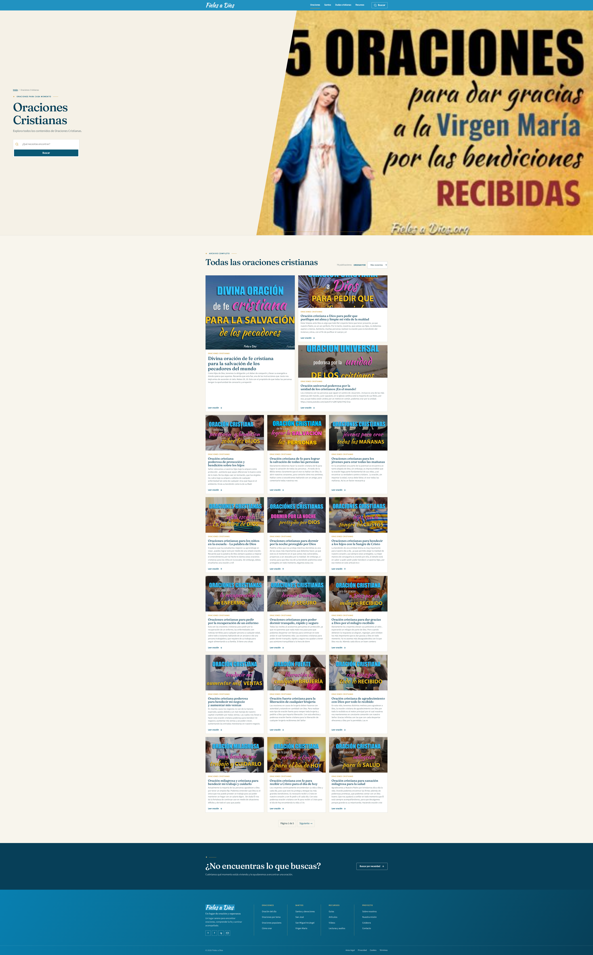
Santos (327, 4)
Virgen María (301, 928)
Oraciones (315, 4)
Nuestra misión (369, 917)
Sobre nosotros (369, 911)
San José (299, 917)
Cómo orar (267, 928)
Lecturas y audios (337, 928)
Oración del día (269, 911)
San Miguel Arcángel (304, 922)
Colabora (366, 922)
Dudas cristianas (343, 4)
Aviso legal (350, 950)
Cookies (373, 950)
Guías (331, 911)
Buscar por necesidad (370, 866)
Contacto (366, 928)
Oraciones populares (271, 922)
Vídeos (332, 922)
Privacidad (362, 950)
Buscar (46, 153)
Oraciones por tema (271, 917)
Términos (384, 950)
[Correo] (227, 933)
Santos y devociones (305, 911)
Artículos (333, 917)
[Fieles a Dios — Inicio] (220, 5)
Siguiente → (306, 823)
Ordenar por (360, 265)
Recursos (359, 4)
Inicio (15, 90)
